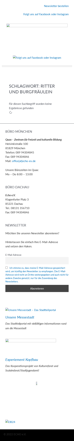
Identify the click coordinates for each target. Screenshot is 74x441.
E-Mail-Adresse (13, 254)
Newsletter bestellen (56, 6)
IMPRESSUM (13, 391)
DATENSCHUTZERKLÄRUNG (22, 395)
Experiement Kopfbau (21, 359)
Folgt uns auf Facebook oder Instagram (46, 14)
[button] (37, 66)
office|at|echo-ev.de (24, 161)
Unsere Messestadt (19, 317)
